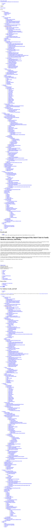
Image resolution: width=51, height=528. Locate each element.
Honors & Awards (7, 339)
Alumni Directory (11, 429)
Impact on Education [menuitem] (11, 175)
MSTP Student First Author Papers (15, 431)
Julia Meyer (10, 396)
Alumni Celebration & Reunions (11, 370)
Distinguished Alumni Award (13, 358)
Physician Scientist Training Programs (14, 446)
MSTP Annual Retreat (11, 452)
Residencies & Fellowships (8, 462)
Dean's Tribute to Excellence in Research (12, 301)
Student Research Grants (12, 366)
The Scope (4, 284)
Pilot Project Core (9, 334)
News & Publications (11, 430)
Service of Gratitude (9, 486)
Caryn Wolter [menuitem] (10, 91)
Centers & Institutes (7, 318)
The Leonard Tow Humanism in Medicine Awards (16, 354)
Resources (8, 494)
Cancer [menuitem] (7, 78)
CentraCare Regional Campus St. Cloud (10, 305)
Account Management (11, 362)
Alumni (5, 14)
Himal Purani (10, 392)
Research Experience (15, 437)
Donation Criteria (9, 477)
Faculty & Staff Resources (6, 275)
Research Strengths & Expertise (9, 501)
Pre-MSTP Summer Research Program (14, 443)
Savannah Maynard (11, 401)
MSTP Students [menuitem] (8, 147)
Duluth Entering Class (11, 409)
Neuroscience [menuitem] (8, 210)
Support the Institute (13, 515)
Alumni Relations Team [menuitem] (10, 73)
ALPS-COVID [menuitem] (8, 200)
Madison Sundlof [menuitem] (11, 99)
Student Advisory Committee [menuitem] (12, 128)
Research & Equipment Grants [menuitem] (13, 66)
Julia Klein (10, 395)
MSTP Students (8, 445)
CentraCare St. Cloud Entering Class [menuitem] (14, 109)
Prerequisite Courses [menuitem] (9, 104)
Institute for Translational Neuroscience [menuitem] (14, 211)
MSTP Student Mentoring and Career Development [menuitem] (18, 124)
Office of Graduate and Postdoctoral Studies (13, 316)
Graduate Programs (7, 461)
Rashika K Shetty (11, 398)
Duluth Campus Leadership (10, 298)
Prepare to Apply (7, 402)
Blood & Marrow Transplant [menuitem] (10, 203)
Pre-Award (6, 491)
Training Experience (11, 419)
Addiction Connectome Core (10, 331)
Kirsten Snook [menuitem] (10, 98)
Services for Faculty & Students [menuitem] (11, 63)
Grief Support (10, 484)
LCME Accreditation (7, 465)
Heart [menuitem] (7, 80)
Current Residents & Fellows (7, 279)
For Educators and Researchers (11, 471)
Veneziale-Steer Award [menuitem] (12, 45)
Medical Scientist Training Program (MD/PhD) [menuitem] (11, 117)
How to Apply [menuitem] (10, 137)
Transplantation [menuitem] (8, 84)
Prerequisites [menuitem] (14, 140)
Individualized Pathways (8, 463)
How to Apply (10, 435)
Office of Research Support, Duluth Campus (13, 304)
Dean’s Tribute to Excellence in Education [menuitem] (13, 22)
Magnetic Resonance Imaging (11, 507)
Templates (8, 495)
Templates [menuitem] (8, 196)
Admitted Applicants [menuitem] (9, 108)
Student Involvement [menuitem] (9, 169)
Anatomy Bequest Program (8, 470)
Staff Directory (10, 427)
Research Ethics (6, 489)
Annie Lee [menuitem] (10, 89)
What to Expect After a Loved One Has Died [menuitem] (13, 183)
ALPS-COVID (8, 498)
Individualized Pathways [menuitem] (8, 165)
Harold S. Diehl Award (12, 360)
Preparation (12, 454)
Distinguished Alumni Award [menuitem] (13, 59)
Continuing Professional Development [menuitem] (10, 166)
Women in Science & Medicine (13, 455)
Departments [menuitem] (6, 38)
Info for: (3, 11)
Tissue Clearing (10, 324)
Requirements (12, 436)
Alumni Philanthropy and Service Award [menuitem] (14, 58)
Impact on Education (11, 473)
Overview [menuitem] (10, 119)
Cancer (7, 377)
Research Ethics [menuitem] (6, 191)
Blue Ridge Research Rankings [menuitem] (9, 225)
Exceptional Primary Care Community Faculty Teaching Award (18, 353)
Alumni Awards (8, 356)
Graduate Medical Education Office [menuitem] (12, 36)
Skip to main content (3, 0)
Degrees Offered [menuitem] (7, 113)
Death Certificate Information (13, 482)
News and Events (9, 337)
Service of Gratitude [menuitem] (9, 187)
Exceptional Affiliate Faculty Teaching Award (15, 352)
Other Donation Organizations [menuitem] (13, 182)
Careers (3, 273)
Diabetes (7, 505)
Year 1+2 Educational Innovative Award (14, 355)
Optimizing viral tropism (12, 321)
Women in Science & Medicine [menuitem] (13, 157)
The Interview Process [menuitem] (13, 142)
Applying (9, 335)
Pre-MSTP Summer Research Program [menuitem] (14, 145)
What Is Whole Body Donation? (11, 472)
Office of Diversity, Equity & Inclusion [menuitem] (12, 27)
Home (3, 234)
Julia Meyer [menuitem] (10, 97)
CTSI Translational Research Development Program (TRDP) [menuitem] (18, 159)
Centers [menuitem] (11, 212)
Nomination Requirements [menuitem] (12, 62)
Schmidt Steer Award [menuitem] (11, 47)
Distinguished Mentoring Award (13, 351)
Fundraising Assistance (12, 363)
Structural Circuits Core (10, 323)
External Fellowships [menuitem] (11, 125)
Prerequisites (14, 439)
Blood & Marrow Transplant (10, 502)
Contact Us (4, 270)
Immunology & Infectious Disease (11, 506)
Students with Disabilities (12, 447)
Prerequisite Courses (9, 403)
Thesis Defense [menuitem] (12, 133)
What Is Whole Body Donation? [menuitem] (11, 174)
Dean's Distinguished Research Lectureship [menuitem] (13, 21)
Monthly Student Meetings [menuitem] (12, 153)
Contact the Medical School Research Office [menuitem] (13, 189)
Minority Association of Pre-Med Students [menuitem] (13, 106)
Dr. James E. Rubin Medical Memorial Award (15, 342)
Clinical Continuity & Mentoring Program (15, 448)
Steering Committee (11, 428)
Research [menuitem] (3, 171)
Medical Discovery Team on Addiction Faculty (13, 519)
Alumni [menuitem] (5, 68)
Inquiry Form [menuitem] (10, 181)
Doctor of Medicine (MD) (8, 413)
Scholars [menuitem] (11, 216)
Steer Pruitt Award (11, 346)
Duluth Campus (6, 303)
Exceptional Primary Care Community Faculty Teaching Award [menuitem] (18, 55)
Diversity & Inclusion (7, 374)
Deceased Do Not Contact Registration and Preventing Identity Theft (19, 485)
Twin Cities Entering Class (12, 408)
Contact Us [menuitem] (8, 161)
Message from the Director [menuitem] (12, 120)
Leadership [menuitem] (6, 18)
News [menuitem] (3, 223)
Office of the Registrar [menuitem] (9, 34)
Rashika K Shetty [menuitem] (11, 100)
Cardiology (8, 504)
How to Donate (8, 478)
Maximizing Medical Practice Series (12, 372)
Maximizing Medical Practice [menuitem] (13, 71)
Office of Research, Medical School (12, 313)
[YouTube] (3, 286)
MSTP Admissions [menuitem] (9, 136)
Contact (5, 373)
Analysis (9, 325)
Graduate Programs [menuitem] (7, 163)
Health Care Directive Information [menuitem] (13, 180)
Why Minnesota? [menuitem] (9, 86)
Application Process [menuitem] (7, 107)
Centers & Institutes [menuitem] (7, 39)
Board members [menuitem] (10, 70)
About (3, 296)
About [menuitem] (3, 16)
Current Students (5, 278)
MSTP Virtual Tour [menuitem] (11, 146)
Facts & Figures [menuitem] (8, 87)
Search (2, 6)
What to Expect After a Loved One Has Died (13, 481)
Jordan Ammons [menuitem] (10, 95)
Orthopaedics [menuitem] (8, 81)
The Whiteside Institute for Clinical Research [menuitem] (15, 31)
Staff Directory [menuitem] (10, 129)
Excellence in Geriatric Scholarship (13, 348)
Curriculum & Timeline (14, 421)
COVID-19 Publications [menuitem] (10, 202)
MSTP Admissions (9, 434)
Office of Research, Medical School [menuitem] (12, 33)
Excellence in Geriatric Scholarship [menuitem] (13, 49)
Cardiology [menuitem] (8, 205)
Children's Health (9, 378)
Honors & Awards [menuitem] (7, 40)
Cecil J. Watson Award (12, 349)
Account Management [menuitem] (11, 64)
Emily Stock (10, 391)
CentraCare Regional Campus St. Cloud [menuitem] (10, 25)
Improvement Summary (10, 467)
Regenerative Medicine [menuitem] (10, 82)
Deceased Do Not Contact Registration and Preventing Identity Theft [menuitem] (19, 186)
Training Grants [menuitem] (8, 197)
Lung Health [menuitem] (8, 218)
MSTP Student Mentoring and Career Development (18, 423)
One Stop (3, 3)
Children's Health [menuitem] (9, 79)
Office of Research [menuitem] (7, 188)
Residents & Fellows (7, 13)
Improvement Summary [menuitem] (10, 168)
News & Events (12, 513)
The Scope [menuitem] (6, 227)
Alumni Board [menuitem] (8, 69)
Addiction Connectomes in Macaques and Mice (15, 332)
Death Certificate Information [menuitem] (13, 184)
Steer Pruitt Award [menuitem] (11, 48)
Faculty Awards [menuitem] (8, 51)
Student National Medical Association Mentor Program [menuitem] (15, 105)
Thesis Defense (12, 432)
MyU (3, 4)
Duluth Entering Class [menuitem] (11, 111)
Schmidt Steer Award (11, 345)
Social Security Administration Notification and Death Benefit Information (20, 483)
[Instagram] (2, 286)
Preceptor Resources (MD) (10, 414)
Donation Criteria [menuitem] (9, 178)
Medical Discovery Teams (8, 518)
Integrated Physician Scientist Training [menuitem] (16, 123)
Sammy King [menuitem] (10, 102)
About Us (5, 384)
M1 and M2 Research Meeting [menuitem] (13, 152)
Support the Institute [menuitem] (13, 217)
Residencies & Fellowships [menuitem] (8, 164)
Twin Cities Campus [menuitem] (7, 17)
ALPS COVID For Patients (12, 499)
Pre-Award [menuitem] (6, 193)
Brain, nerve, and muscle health (11, 376)
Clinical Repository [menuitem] (7, 221)
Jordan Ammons (10, 394)
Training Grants (8, 496)
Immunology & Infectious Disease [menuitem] (11, 208)
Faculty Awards (8, 350)
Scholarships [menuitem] (8, 83)
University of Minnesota (10, 293)
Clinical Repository (7, 520)
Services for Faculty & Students (11, 361)
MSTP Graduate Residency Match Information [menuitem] (17, 134)
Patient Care (4, 521)
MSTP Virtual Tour (11, 444)
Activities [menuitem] (9, 126)
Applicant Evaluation (13, 440)
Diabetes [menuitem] (7, 206)
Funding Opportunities (8, 488)
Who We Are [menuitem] (10, 32)
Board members (10, 369)
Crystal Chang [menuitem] (10, 92)
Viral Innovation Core (9, 319)
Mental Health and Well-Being (13, 449)
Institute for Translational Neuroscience (14, 509)
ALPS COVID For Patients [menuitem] (12, 201)
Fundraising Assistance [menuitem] (12, 65)
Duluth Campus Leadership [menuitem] (10, 19)
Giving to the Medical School (9, 375)
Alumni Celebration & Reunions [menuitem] (11, 72)
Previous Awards (11, 336)
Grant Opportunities (11, 459)
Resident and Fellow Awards (10, 347)
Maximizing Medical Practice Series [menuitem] (12, 74)
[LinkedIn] (25, 264)
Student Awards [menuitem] (8, 42)
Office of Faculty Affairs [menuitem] (10, 28)
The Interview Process (13, 441)
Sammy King (10, 400)
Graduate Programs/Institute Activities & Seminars (16, 456)
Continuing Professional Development (10, 464)
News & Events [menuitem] (12, 214)
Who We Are (10, 312)
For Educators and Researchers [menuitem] (11, 173)
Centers (11, 511)
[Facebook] (25, 262)
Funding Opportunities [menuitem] (8, 190)
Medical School (2, 7)
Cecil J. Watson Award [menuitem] (12, 50)
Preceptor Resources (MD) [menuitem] (10, 115)
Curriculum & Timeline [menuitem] (14, 122)
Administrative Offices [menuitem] (8, 26)
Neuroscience (8, 508)
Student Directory (11, 425)
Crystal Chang (10, 390)
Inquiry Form (10, 479)
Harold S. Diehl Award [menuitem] (12, 61)
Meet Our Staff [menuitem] (10, 177)
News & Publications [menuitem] (11, 131)
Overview (10, 417)
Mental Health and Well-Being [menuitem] (13, 150)
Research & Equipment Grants (13, 364)
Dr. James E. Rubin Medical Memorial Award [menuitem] (15, 43)
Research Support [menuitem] (7, 192)
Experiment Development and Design (14, 327)
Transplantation (8, 382)
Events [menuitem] (5, 228)
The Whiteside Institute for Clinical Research (15, 311)
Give (3, 272)
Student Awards (8, 341)
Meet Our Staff (10, 476)
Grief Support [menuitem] (10, 185)
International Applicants (16, 438)
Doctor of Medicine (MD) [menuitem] (8, 114)
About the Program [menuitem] (9, 118)
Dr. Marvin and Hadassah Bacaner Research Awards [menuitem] (16, 46)
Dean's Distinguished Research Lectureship (13, 300)
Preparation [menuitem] (12, 156)
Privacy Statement (41, 293)
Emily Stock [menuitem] (10, 93)
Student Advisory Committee (12, 426)
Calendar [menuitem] (7, 151)
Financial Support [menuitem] (11, 144)
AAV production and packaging (13, 320)
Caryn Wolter (10, 389)
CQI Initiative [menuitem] (8, 167)
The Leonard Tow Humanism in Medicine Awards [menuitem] (16, 56)
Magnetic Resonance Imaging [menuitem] (11, 209)
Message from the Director (12, 418)
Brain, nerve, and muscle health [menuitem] (11, 77)
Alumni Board (8, 368)
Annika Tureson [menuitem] (10, 90)
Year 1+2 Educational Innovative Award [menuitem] (14, 57)
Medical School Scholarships (12, 365)
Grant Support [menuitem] (10, 30)
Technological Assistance (12, 328)
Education (4, 411)
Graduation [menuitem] (10, 35)
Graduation (10, 315)
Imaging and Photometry (12, 329)
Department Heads (9, 299)
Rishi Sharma (10, 399)
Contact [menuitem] (5, 75)
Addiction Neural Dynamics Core (11, 326)
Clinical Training (13, 420)
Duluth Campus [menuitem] (6, 23)
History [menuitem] (9, 176)
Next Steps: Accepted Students (15, 410)
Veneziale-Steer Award (12, 343)
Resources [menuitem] (10, 135)
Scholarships (8, 381)
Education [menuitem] (8, 194)
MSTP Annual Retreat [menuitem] (11, 154)
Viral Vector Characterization (12, 322)
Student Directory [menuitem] (11, 127)
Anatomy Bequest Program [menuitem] (8, 172)
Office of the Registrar (9, 314)
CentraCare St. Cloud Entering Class (14, 407)
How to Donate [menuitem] (8, 179)
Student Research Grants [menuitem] (12, 67)
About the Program (9, 416)
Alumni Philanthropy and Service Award (14, 357)
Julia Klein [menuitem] (10, 96)
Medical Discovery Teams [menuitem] (8, 220)
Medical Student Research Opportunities (14, 310)
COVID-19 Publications (10, 500)
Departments (6, 317)
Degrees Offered (7, 412)
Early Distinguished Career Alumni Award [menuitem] (15, 60)
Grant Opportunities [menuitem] (11, 160)
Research (11, 514)
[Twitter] (1, 286)
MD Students (6, 12)
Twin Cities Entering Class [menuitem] (12, 110)
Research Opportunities (10, 457)
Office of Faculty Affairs (10, 307)
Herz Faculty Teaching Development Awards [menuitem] (13, 41)
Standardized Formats (11, 333)
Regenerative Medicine (10, 380)
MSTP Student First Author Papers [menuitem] (15, 132)
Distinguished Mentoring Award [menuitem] (13, 52)
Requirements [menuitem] (12, 138)
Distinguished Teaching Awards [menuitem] (13, 53)
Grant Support (10, 309)
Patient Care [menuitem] (4, 222)
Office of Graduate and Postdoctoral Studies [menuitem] (13, 37)
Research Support (7, 490)
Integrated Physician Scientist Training (16, 422)
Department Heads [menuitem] (9, 20)
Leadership (12, 512)
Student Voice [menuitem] (8, 170)
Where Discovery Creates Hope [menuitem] (9, 226)
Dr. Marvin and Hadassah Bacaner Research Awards (16, 344)
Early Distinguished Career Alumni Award (15, 359)
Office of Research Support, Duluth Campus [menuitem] (13, 24)
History (5, 338)
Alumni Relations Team (10, 371)
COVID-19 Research (7, 497)
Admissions (4, 383)
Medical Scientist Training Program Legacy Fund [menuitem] (14, 162)
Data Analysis (10, 330)
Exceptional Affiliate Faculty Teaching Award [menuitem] (15, 54)
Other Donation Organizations (13, 480)
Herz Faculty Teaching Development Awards (13, 340)
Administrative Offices (8, 306)
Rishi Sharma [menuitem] (10, 101)
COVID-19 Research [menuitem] (7, 199)
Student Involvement (9, 468)
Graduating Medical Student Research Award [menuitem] (15, 44)
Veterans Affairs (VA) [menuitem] (9, 198)
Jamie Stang (10, 393)
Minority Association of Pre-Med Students (13, 405)
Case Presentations (11, 453)
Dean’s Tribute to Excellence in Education (13, 302)
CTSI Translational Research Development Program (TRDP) (18, 458)
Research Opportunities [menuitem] (10, 158)
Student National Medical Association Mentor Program (15, 404)
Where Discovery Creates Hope (7, 283)
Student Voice (8, 469)
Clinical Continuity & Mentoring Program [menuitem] (15, 149)
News (3, 522)
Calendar (7, 450)
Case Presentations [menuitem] (11, 155)
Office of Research (7, 487)
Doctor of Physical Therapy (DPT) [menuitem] (9, 116)
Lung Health (8, 516)
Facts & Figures (8, 386)
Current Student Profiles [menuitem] (10, 88)
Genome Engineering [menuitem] (9, 207)
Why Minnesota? (9, 385)
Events (5, 526)
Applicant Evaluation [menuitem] (13, 141)
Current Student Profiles (10, 387)
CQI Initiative (8, 466)
